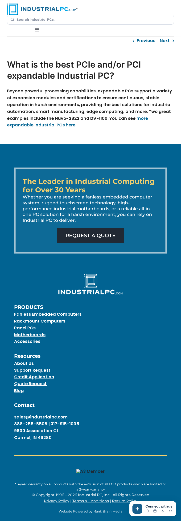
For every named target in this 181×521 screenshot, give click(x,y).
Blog (19, 390)
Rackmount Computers (39, 321)
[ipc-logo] (42, 6)
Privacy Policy (56, 501)
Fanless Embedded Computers (48, 314)
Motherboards (29, 335)
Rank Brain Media (108, 511)
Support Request (32, 370)
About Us (24, 363)
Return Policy (124, 501)
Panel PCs (25, 328)
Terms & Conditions (90, 501)
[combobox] (93, 19)
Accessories (27, 341)
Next (165, 40)
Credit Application (34, 377)
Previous (146, 40)
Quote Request (30, 384)
